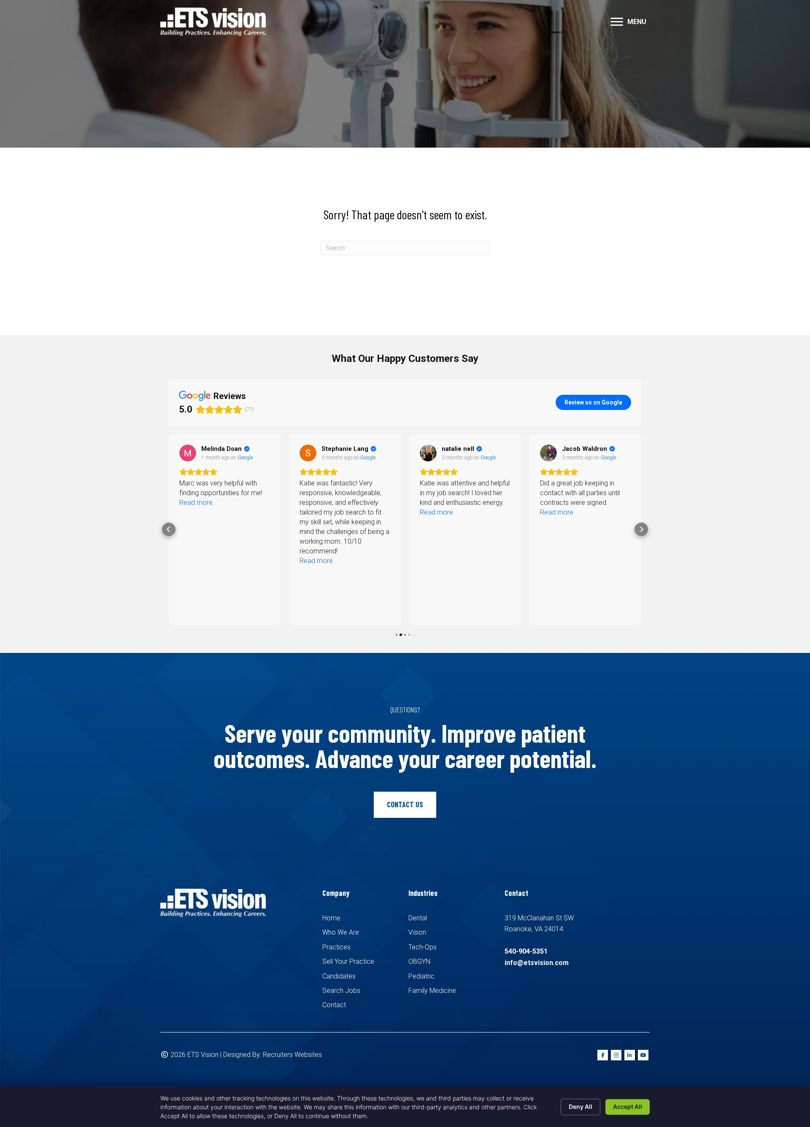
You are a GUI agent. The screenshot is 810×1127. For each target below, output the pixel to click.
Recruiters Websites (292, 1055)
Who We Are (340, 932)
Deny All (580, 1106)
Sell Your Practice (348, 961)
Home (331, 918)
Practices (336, 947)
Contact (334, 1005)
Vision (417, 932)
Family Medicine (432, 991)
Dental (417, 918)
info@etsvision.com (537, 963)
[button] (616, 22)
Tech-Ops (422, 947)
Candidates (339, 976)
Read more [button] (196, 503)
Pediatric (421, 976)
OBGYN (419, 961)
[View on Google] (187, 453)
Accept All (627, 1106)
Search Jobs (341, 991)
